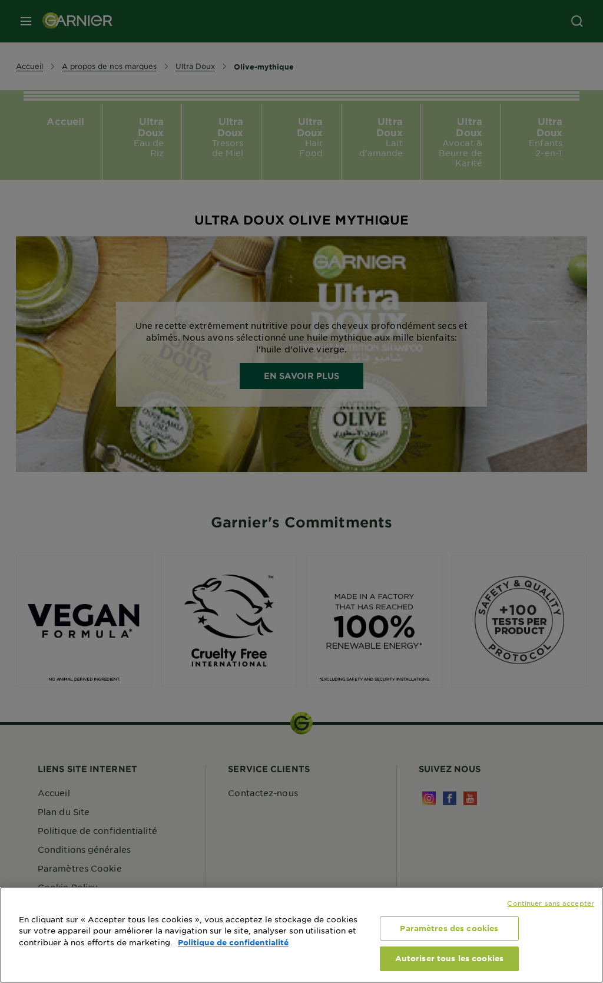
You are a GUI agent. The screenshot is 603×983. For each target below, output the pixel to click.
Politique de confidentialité (233, 942)
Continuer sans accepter (550, 903)
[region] (301, 935)
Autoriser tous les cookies (449, 958)
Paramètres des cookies (449, 928)
